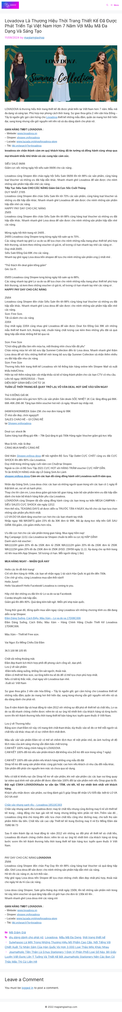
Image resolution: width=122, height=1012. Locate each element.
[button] (107, 5)
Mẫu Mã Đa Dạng (70, 937)
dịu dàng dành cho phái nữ (26, 937)
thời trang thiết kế (94, 937)
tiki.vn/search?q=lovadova (26, 145)
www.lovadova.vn (27, 133)
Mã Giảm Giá (17, 932)
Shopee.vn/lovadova (19, 423)
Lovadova (51, 117)
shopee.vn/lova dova (17, 476)
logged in (27, 987)
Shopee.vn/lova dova (29, 456)
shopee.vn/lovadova (28, 137)
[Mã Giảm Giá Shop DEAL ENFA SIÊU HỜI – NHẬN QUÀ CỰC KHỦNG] (10, 5)
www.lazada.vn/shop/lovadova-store (37, 141)
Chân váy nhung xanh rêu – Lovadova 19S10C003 (33, 805)
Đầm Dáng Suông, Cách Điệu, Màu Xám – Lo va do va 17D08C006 (43, 618)
